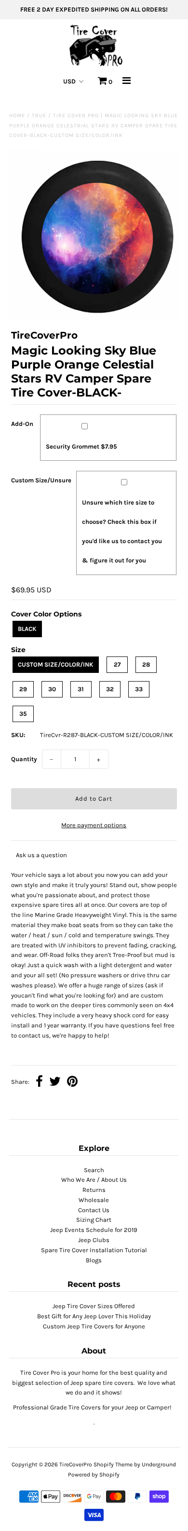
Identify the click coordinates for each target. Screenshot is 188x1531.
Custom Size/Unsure (41, 480)
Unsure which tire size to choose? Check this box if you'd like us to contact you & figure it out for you (122, 531)
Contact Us (93, 1210)
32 (110, 689)
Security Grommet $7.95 (81, 446)
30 (52, 689)
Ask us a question (41, 855)
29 (23, 689)
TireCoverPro (76, 1464)
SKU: (18, 734)
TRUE (39, 115)
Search (94, 1170)
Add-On (22, 423)
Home (17, 115)
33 (139, 689)
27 (117, 664)
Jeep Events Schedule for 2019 (93, 1229)
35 (23, 713)
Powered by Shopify (94, 1474)
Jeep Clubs (93, 1240)
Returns (94, 1189)
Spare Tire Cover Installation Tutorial (94, 1250)
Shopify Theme (113, 1464)
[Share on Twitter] (55, 1082)
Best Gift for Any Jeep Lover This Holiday (94, 1316)
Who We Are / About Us (94, 1179)
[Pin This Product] (72, 1082)
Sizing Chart (93, 1219)
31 (81, 689)
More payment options (93, 825)
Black (27, 628)
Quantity (24, 759)
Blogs (94, 1260)
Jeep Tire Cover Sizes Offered (94, 1306)
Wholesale (94, 1199)
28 (146, 664)
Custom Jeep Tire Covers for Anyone (94, 1326)
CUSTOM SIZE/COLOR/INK (56, 664)
